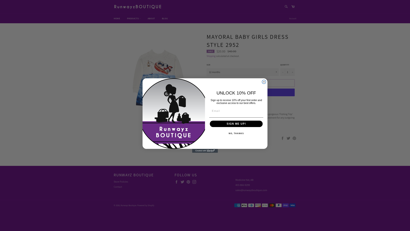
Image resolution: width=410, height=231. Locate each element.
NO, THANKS (236, 133)
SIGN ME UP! (236, 123)
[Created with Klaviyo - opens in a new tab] (205, 151)
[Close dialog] (264, 82)
